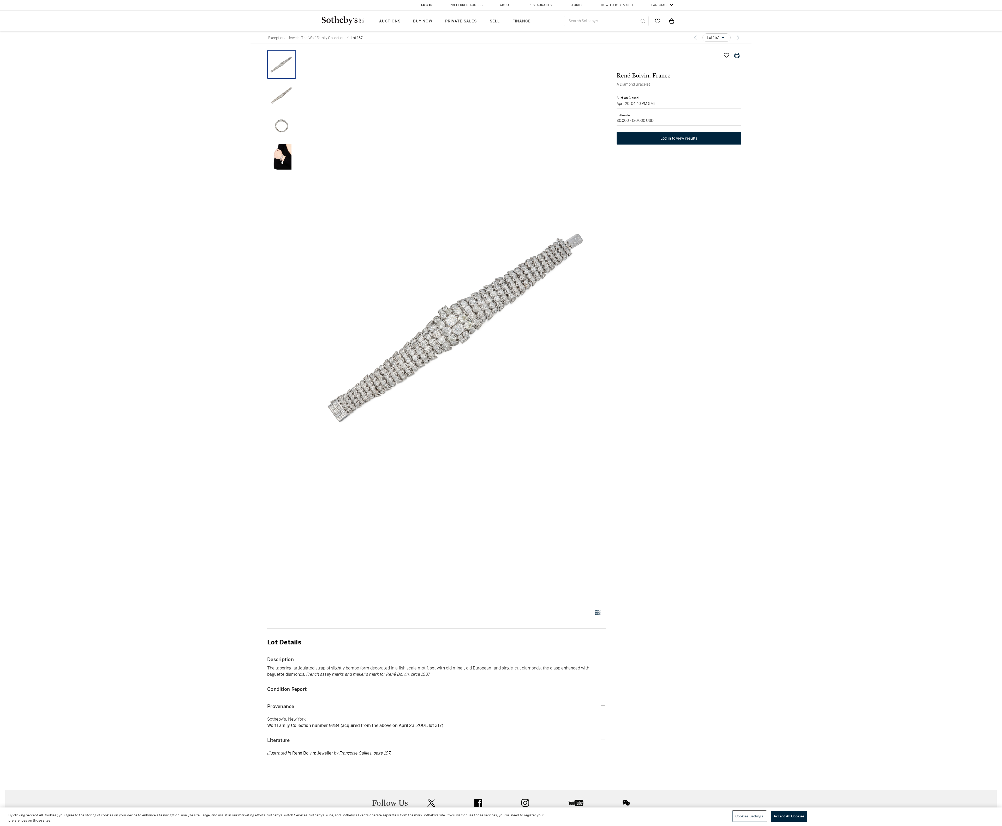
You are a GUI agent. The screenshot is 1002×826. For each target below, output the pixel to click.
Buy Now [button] (422, 21)
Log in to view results (678, 138)
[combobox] (606, 21)
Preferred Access (466, 5)
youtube (575, 803)
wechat (626, 802)
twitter (431, 803)
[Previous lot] (695, 37)
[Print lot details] (737, 55)
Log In (427, 5)
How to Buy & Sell (617, 5)
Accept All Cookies (789, 816)
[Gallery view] (598, 612)
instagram (525, 803)
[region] (501, 816)
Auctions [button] (390, 21)
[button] (456, 326)
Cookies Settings (749, 816)
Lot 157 (357, 37)
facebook (478, 803)
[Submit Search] (643, 21)
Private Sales (461, 21)
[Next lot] (738, 37)
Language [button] (660, 5)
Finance (521, 21)
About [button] (505, 5)
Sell (495, 21)
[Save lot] (726, 55)
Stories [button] (576, 5)
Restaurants (540, 5)
